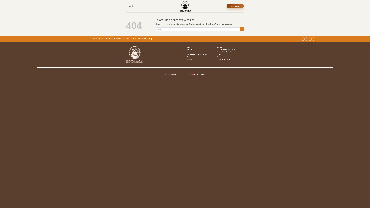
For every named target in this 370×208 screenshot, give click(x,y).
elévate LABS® (200, 75)
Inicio (188, 47)
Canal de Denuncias (224, 59)
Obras (188, 57)
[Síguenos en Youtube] (313, 39)
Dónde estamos (191, 52)
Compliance (221, 57)
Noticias (189, 59)
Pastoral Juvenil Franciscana (226, 49)
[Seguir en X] (310, 39)
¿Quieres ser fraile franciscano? (197, 54)
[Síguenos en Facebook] (303, 39)
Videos (219, 54)
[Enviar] (242, 29)
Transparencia (221, 47)
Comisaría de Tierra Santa (225, 52)
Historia (189, 49)
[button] (129, 6)
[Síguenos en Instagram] (306, 39)
